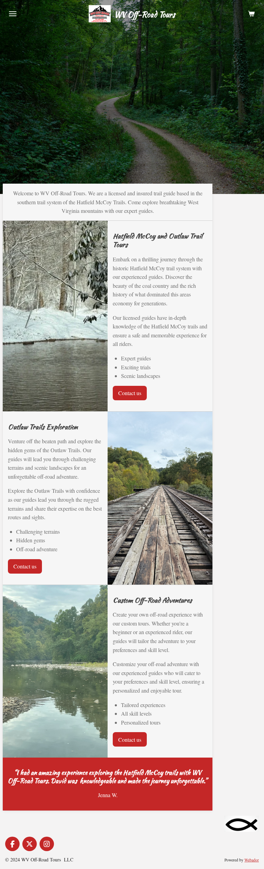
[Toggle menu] (12, 13)
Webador (251, 859)
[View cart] (251, 13)
